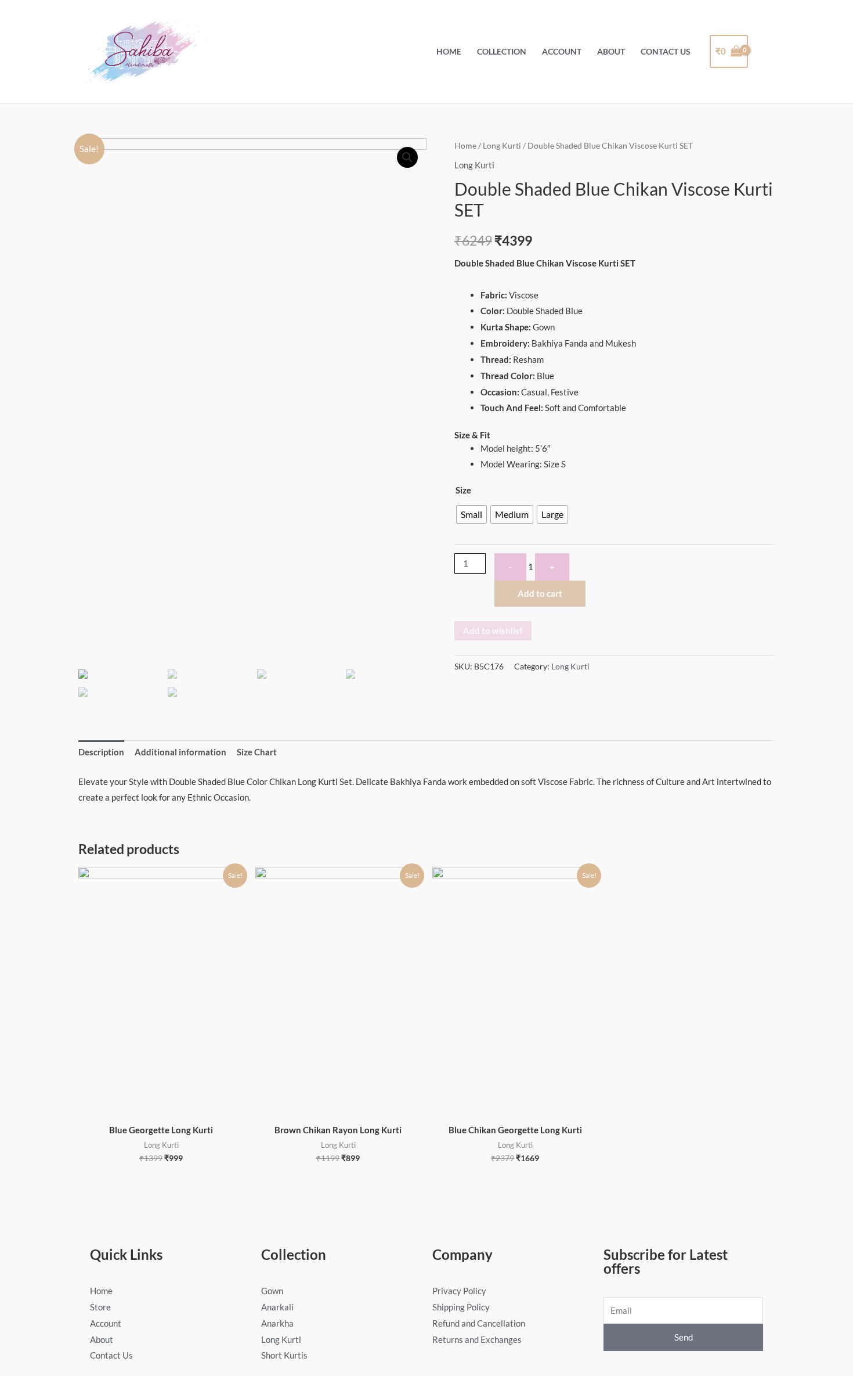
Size (463, 490)
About (611, 51)
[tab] (101, 752)
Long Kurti (502, 145)
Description (101, 752)
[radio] (471, 514)
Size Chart (257, 752)
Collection (501, 51)
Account (561, 51)
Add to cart (540, 593)
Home (448, 51)
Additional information (180, 752)
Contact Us (666, 51)
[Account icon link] (767, 51)
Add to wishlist (493, 630)
